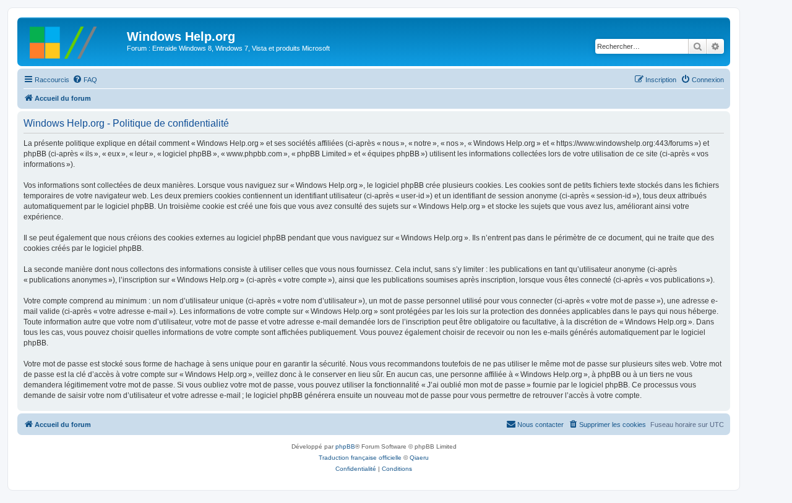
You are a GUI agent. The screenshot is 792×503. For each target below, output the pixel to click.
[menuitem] (84, 79)
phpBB (345, 446)
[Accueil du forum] (73, 40)
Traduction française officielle (360, 457)
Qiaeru (419, 457)
